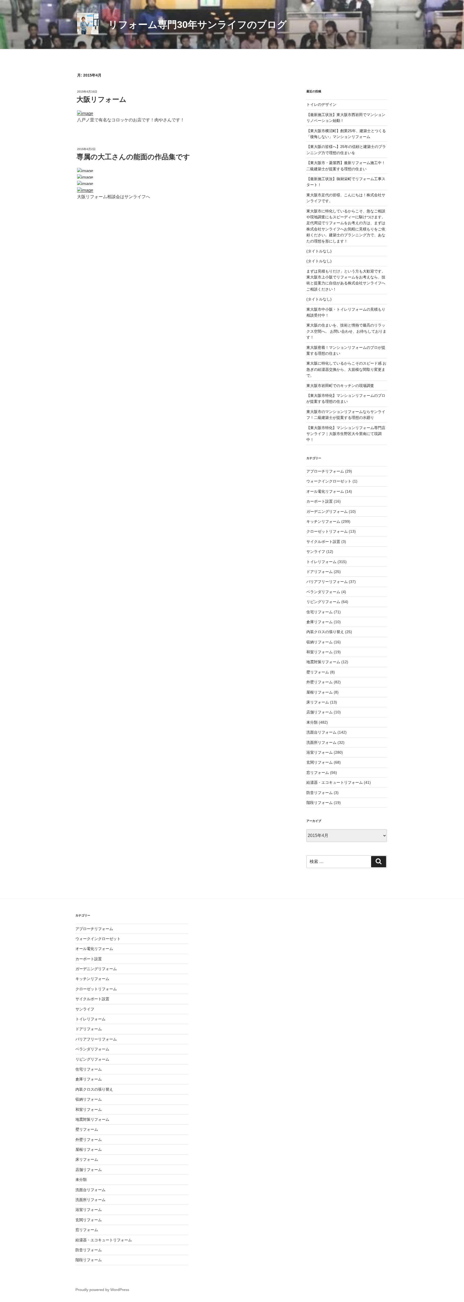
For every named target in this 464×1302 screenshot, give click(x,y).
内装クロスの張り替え (325, 632)
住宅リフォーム (319, 612)
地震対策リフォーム (323, 662)
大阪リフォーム (101, 99)
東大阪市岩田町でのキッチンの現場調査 (340, 385)
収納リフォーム (319, 642)
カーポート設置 (319, 501)
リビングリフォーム (323, 602)
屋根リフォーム (319, 692)
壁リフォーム (317, 672)
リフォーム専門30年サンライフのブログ (197, 24)
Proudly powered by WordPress (102, 1290)
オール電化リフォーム (325, 491)
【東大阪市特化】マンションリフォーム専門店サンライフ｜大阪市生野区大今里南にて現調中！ (345, 434)
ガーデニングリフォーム (327, 511)
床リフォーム (317, 702)
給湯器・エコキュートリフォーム (334, 782)
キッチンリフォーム (323, 521)
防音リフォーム (319, 792)
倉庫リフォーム (319, 622)
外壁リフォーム (319, 682)
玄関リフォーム (319, 762)
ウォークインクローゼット (328, 481)
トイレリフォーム (321, 562)
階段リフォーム (319, 802)
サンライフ (315, 551)
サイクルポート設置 (323, 541)
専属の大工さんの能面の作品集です (133, 157)
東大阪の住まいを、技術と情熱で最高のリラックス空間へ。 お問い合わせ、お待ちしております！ (346, 331)
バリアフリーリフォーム (327, 581)
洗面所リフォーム (321, 742)
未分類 (312, 722)
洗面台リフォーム (321, 732)
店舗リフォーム (319, 712)
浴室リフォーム (319, 752)
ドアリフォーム (319, 572)
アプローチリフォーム (325, 471)
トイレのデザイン (321, 104)
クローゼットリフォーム (327, 531)
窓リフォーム (317, 772)
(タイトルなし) (319, 251)
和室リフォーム (319, 652)
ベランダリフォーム (323, 592)
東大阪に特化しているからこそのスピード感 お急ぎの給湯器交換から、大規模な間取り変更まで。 (346, 369)
